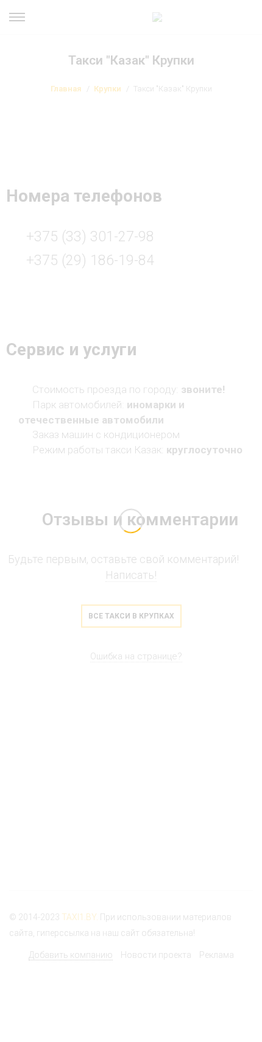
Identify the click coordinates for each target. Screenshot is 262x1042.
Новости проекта (156, 955)
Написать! (131, 575)
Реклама (216, 955)
